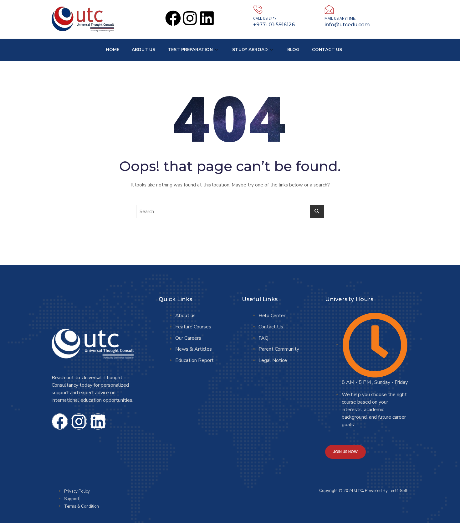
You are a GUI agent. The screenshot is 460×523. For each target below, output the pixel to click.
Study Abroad (250, 50)
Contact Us (327, 50)
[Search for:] (230, 211)
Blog (293, 50)
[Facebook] (173, 18)
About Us (143, 50)
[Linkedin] (207, 18)
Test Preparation (190, 50)
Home (112, 50)
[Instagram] (190, 18)
